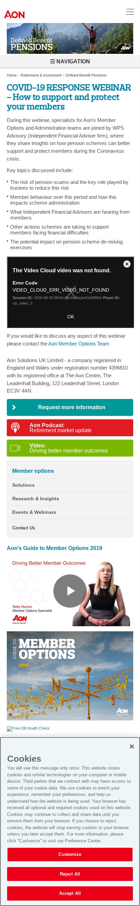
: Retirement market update (61, 427)
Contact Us (23, 527)
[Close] (131, 746)
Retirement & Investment (41, 75)
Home (12, 75)
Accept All (70, 893)
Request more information (71, 407)
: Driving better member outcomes (69, 448)
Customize (69, 854)
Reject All (70, 874)
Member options (33, 471)
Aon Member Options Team (78, 343)
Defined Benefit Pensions (86, 75)
